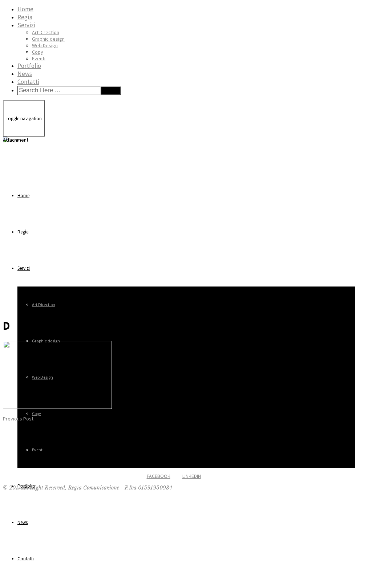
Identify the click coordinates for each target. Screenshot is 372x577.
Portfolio (29, 66)
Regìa (24, 17)
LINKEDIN (191, 476)
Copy (37, 52)
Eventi (38, 58)
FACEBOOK (158, 476)
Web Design (45, 45)
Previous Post (18, 418)
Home (25, 9)
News (24, 74)
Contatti (28, 82)
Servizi (26, 25)
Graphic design (48, 39)
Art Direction (45, 32)
